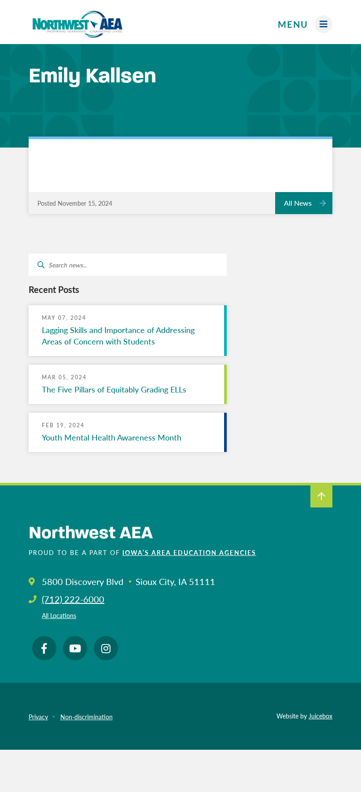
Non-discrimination (86, 716)
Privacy (38, 716)
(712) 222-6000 (73, 599)
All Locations (59, 615)
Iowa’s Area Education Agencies (189, 552)
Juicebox (320, 715)
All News (298, 203)
